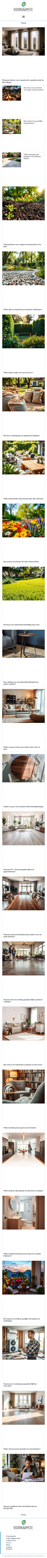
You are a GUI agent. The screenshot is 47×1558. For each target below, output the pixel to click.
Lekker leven (11, 1540)
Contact (9, 1547)
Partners (9, 1549)
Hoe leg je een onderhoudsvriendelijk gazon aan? (21, 625)
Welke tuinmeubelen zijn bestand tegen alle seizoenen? (23, 499)
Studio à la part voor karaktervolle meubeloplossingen (23, 806)
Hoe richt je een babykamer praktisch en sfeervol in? (22, 1065)
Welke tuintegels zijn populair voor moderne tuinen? (32, 156)
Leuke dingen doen (13, 1538)
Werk (8, 1545)
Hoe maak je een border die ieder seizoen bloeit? (21, 562)
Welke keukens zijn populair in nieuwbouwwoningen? (23, 1191)
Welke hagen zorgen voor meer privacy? (18, 372)
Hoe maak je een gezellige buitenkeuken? (33, 122)
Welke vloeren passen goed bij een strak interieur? (22, 1449)
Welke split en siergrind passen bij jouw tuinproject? (22, 309)
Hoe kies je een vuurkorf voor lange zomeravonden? (34, 89)
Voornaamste (11, 1536)
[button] (23, 16)
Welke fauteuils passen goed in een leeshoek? (19, 1128)
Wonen (8, 1543)
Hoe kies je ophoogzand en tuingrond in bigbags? (21, 436)
